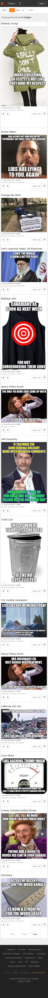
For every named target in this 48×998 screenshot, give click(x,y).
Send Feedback (34, 966)
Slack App (34, 962)
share (35, 114)
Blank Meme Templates (11, 954)
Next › (35, 934)
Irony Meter (7, 755)
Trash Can (7, 519)
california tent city (11, 706)
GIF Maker (22, 950)
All (4, 10)
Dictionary (6, 875)
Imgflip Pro (11, 950)
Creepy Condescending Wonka (18, 810)
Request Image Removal (17, 966)
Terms (20, 962)
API (26, 962)
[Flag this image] (44, 114)
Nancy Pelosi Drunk (12, 386)
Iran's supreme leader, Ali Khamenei (21, 248)
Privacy (12, 962)
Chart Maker (40, 954)
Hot (11, 10)
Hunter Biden (8, 131)
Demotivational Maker (14, 958)
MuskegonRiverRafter (12, 17)
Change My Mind (10, 195)
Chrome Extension (38, 973)
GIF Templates (28, 954)
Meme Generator (34, 950)
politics (19, 108)
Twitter (15, 973)
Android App (24, 973)
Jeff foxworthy (9, 439)
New (18, 10)
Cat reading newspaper (14, 600)
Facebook (6, 973)
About (40, 958)
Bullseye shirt (8, 298)
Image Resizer (30, 958)
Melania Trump (9, 23)
